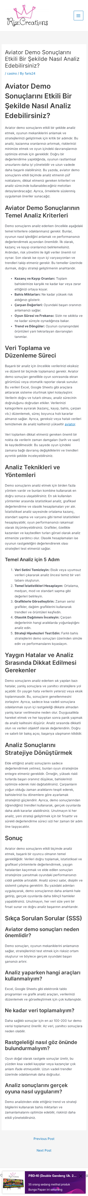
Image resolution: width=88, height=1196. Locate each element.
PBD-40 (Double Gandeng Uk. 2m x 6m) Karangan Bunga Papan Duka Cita (52, 1175)
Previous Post (44, 1139)
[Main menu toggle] (78, 15)
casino (12, 73)
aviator (70, 424)
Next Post (44, 1150)
